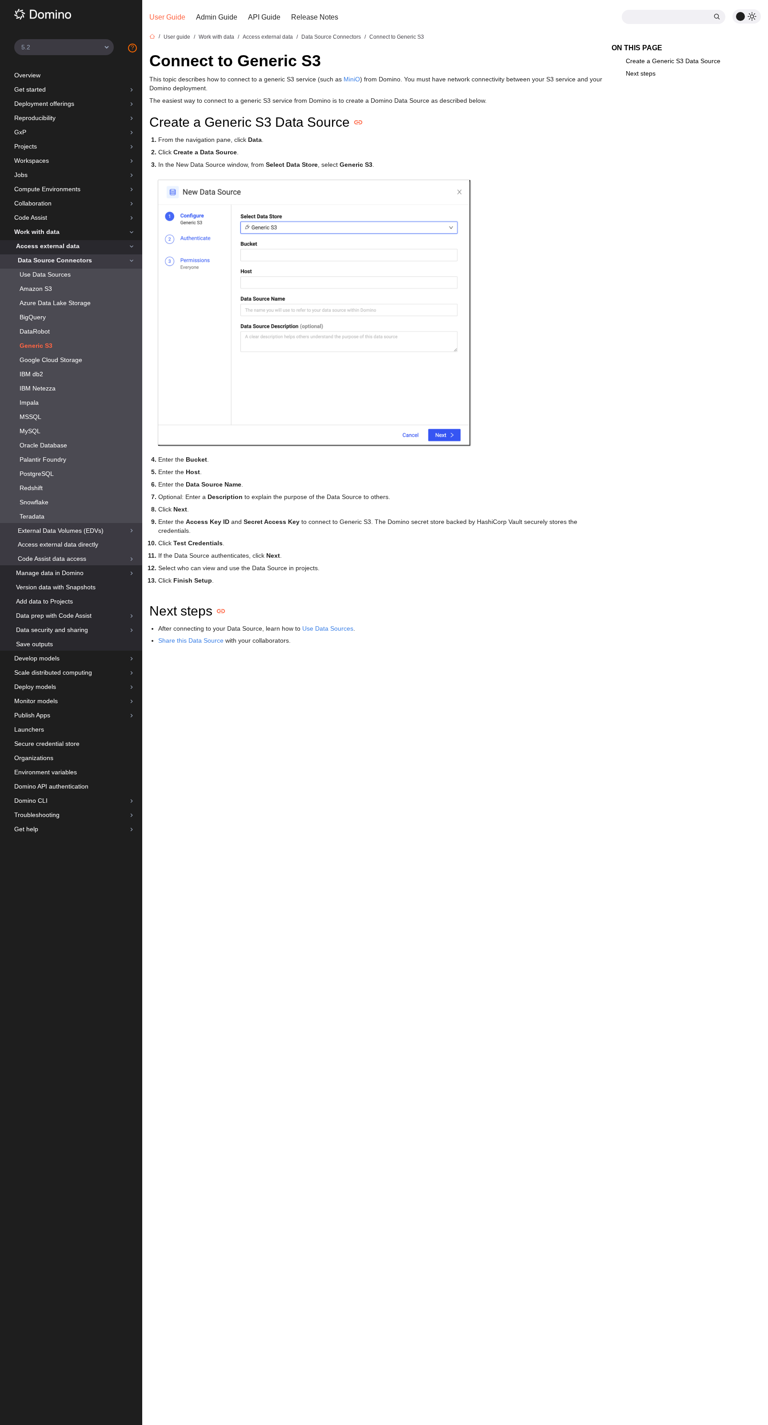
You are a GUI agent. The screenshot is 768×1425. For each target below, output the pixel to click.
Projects (25, 146)
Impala (29, 402)
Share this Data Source (191, 640)
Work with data (37, 231)
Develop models (37, 658)
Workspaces (31, 160)
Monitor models (36, 700)
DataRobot (35, 331)
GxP (20, 132)
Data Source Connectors (55, 260)
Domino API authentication (51, 786)
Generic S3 (36, 345)
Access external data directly (58, 544)
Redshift (31, 487)
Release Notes (314, 17)
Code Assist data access (52, 558)
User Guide (167, 17)
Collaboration (33, 203)
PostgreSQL (37, 473)
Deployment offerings (44, 103)
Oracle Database (43, 445)
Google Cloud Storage (51, 359)
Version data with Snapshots (56, 587)
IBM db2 (31, 374)
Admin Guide (216, 17)
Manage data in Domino (50, 572)
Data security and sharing (52, 629)
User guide (177, 37)
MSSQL (30, 416)
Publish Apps (32, 715)
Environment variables (45, 772)
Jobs (21, 174)
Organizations (33, 757)
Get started (30, 89)
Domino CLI (31, 800)
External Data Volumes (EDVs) (61, 530)
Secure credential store (47, 743)
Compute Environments (47, 189)
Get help (26, 829)
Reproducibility (35, 117)
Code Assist (30, 217)
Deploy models (35, 686)
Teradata (32, 516)
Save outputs (34, 644)
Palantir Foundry (43, 459)
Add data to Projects (44, 601)
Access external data (48, 246)
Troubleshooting (37, 814)
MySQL (30, 431)
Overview (27, 75)
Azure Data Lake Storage (55, 302)
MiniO (352, 79)
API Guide (264, 17)
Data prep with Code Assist (54, 615)
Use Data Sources (45, 274)
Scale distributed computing (53, 672)
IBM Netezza (38, 388)
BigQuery (33, 317)
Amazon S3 (36, 288)
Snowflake (34, 502)
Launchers (29, 729)
